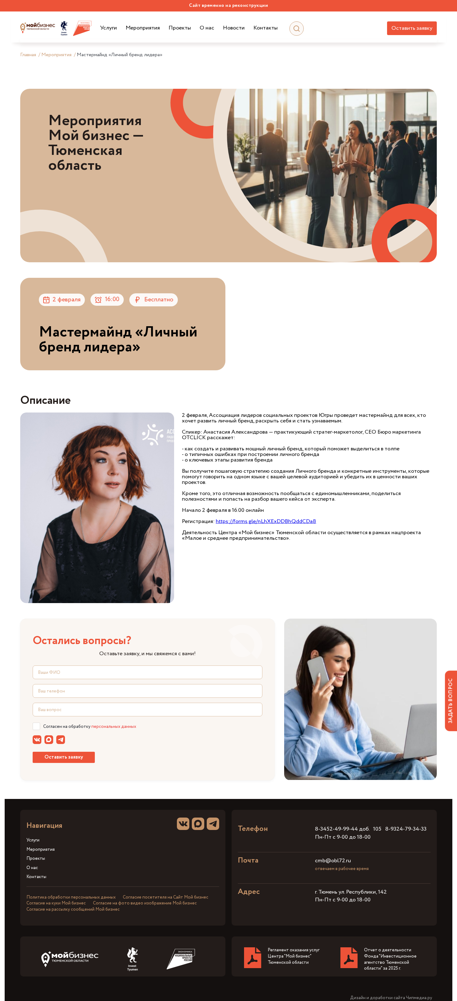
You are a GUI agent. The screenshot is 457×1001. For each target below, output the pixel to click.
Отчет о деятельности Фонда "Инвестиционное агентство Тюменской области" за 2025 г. (390, 959)
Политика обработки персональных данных (71, 897)
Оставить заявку (411, 28)
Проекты (179, 28)
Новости (234, 28)
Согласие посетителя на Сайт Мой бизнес (165, 897)
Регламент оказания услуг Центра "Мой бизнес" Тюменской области (294, 956)
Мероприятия (143, 28)
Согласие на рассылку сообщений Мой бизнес (73, 909)
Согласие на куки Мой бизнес (56, 903)
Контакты (265, 28)
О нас (207, 28)
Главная (28, 55)
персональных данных (113, 727)
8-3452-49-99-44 (336, 829)
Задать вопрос (450, 700)
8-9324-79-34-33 (406, 829)
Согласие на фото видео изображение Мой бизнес (145, 903)
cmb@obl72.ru (333, 861)
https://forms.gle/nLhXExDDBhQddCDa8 (266, 521)
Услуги (108, 28)
